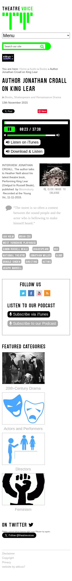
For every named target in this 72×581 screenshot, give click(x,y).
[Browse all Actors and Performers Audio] (23, 408)
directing (31, 261)
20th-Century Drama (23, 388)
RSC (56, 249)
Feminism (23, 509)
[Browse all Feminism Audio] (23, 489)
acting (47, 261)
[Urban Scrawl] (8, 58)
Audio (33, 68)
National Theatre (14, 255)
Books (43, 68)
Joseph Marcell (12, 268)
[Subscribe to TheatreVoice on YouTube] (39, 293)
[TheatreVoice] (17, 18)
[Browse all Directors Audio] (23, 449)
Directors (23, 469)
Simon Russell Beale (15, 249)
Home (23, 68)
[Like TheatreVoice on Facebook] (31, 293)
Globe (59, 255)
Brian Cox (25, 236)
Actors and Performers (23, 429)
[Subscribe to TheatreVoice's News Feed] (47, 293)
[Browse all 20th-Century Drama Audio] (23, 368)
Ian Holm (8, 236)
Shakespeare (41, 249)
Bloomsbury (26, 189)
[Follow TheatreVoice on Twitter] (23, 293)
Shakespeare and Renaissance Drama (37, 97)
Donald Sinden (12, 261)
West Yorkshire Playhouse (19, 242)
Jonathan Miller (40, 255)
